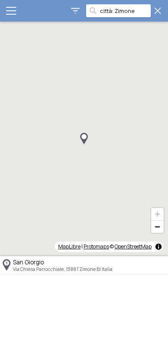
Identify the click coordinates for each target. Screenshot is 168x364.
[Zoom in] (157, 214)
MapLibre (69, 246)
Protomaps (96, 246)
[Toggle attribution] (158, 247)
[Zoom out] (157, 226)
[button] (84, 138)
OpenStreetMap (133, 246)
